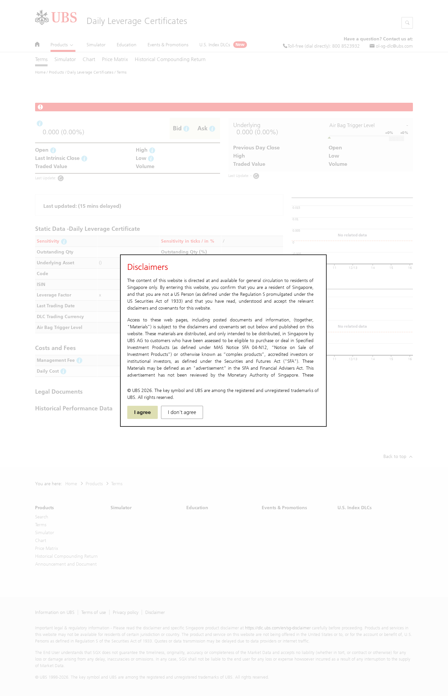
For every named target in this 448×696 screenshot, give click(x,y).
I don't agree (182, 412)
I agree (142, 412)
